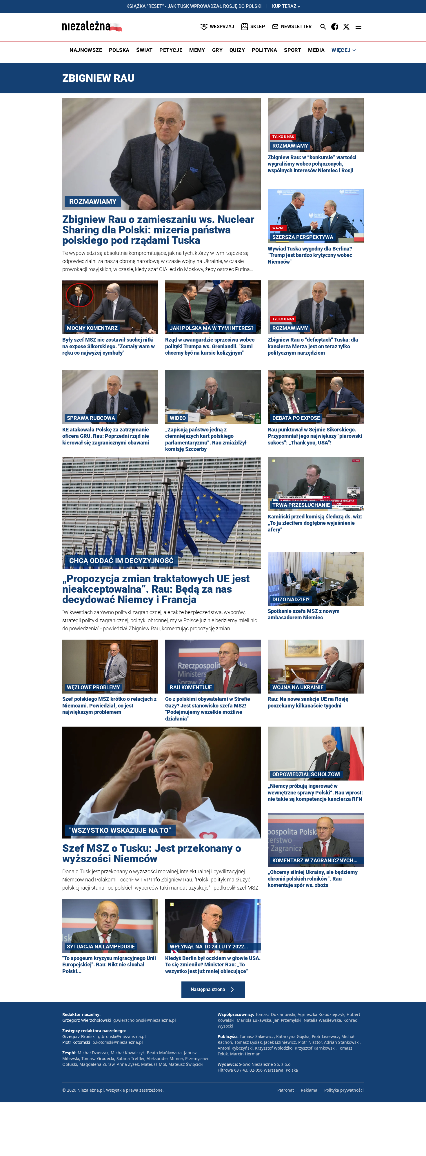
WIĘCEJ (341, 50)
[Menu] (358, 26)
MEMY (197, 50)
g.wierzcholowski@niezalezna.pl (144, 1020)
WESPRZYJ (222, 26)
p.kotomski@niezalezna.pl (117, 1042)
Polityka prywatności (344, 1090)
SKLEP (257, 26)
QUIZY (237, 50)
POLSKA (119, 50)
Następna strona (208, 989)
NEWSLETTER (296, 26)
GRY (217, 50)
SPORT (292, 50)
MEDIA (316, 50)
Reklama (309, 1090)
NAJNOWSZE (86, 50)
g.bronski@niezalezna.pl (122, 1036)
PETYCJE (170, 50)
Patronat (285, 1090)
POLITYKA (264, 50)
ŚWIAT (144, 50)
